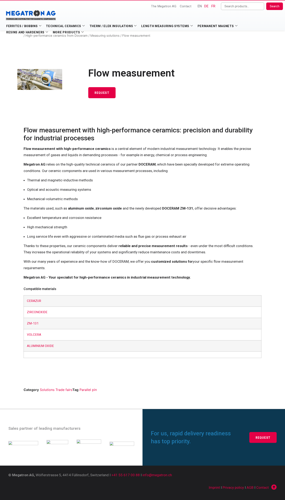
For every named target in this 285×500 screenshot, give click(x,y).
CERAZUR (34, 301)
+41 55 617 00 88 (125, 475)
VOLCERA (34, 335)
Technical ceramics (63, 26)
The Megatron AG (163, 6)
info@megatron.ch (157, 475)
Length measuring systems (165, 26)
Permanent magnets (216, 26)
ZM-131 (33, 323)
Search (274, 6)
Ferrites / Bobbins (22, 26)
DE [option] (206, 6)
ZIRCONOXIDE (37, 312)
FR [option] (213, 6)
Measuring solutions (105, 36)
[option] (206, 6)
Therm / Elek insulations (111, 26)
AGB (250, 487)
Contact (185, 6)
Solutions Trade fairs (56, 390)
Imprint (214, 487)
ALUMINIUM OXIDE (40, 346)
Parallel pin (88, 390)
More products (66, 32)
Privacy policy (233, 487)
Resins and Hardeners (25, 32)
